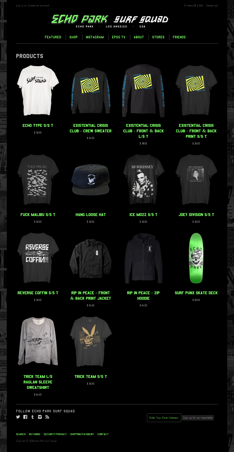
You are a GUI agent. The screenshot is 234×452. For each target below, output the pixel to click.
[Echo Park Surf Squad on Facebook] (25, 417)
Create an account (38, 5)
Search (21, 434)
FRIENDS (179, 37)
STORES (158, 37)
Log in (19, 5)
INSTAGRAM (95, 37)
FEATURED (53, 37)
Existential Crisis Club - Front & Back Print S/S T (196, 131)
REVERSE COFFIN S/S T (38, 293)
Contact (103, 434)
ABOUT (139, 37)
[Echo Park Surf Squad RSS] (47, 417)
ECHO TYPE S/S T (38, 125)
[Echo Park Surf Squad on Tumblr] (33, 417)
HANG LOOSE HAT (91, 214)
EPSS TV (118, 37)
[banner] (117, 21)
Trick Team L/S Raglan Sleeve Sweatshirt (38, 382)
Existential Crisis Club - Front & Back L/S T (143, 131)
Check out (212, 5)
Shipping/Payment (82, 434)
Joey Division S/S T (196, 214)
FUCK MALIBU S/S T (38, 214)
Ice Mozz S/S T (143, 214)
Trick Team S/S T (90, 376)
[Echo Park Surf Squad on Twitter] (18, 417)
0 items (193, 5)
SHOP (73, 37)
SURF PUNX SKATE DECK (196, 293)
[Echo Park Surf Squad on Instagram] (40, 417)
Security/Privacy (55, 434)
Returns (34, 434)
